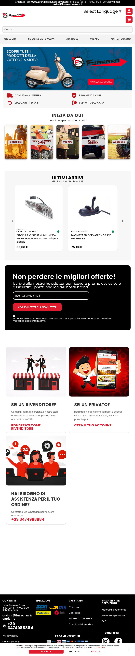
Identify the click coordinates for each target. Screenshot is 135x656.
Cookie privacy (10, 642)
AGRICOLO (119, 142)
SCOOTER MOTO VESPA (41, 142)
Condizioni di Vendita (81, 624)
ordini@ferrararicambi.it (67, 4)
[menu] (67, 39)
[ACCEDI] (129, 11)
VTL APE (67, 142)
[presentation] (13, 221)
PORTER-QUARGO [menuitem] (120, 39)
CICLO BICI (16, 142)
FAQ (104, 621)
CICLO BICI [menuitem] (10, 39)
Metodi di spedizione (113, 615)
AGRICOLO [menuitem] (72, 39)
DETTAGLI (75, 652)
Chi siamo (74, 607)
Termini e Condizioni (80, 619)
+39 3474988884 (27, 520)
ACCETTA (46, 652)
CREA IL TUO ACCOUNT (92, 425)
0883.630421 (38, 2)
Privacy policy (10, 636)
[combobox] (67, 29)
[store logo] (14, 15)
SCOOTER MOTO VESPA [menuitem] (41, 39)
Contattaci (75, 613)
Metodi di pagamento (114, 610)
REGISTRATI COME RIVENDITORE (26, 427)
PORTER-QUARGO (93, 142)
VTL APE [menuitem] (94, 39)
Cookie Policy (100, 647)
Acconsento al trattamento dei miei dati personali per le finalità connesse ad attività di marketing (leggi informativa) (62, 320)
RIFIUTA (95, 652)
